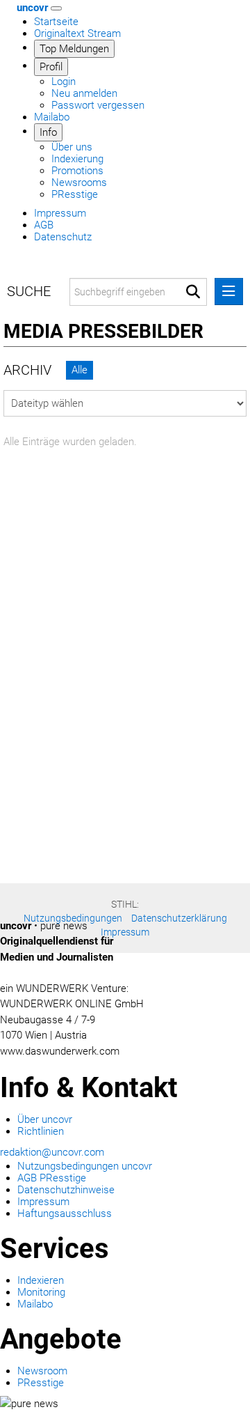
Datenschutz (63, 237)
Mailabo (51, 117)
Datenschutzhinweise (66, 1190)
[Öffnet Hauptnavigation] (56, 8)
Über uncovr (44, 1119)
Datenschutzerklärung (179, 918)
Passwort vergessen (97, 105)
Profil (51, 67)
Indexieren (40, 1280)
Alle (80, 370)
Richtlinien (40, 1131)
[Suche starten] (193, 292)
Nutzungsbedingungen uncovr (84, 1166)
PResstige (74, 194)
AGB (43, 225)
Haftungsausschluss (64, 1213)
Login (63, 81)
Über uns (71, 147)
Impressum (60, 213)
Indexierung (77, 159)
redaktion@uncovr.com (52, 1152)
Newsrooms (79, 182)
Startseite (56, 21)
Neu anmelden (84, 93)
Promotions (77, 170)
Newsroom (42, 1371)
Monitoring (41, 1292)
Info (48, 132)
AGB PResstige (51, 1178)
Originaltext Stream (77, 33)
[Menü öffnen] (229, 291)
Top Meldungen (74, 48)
